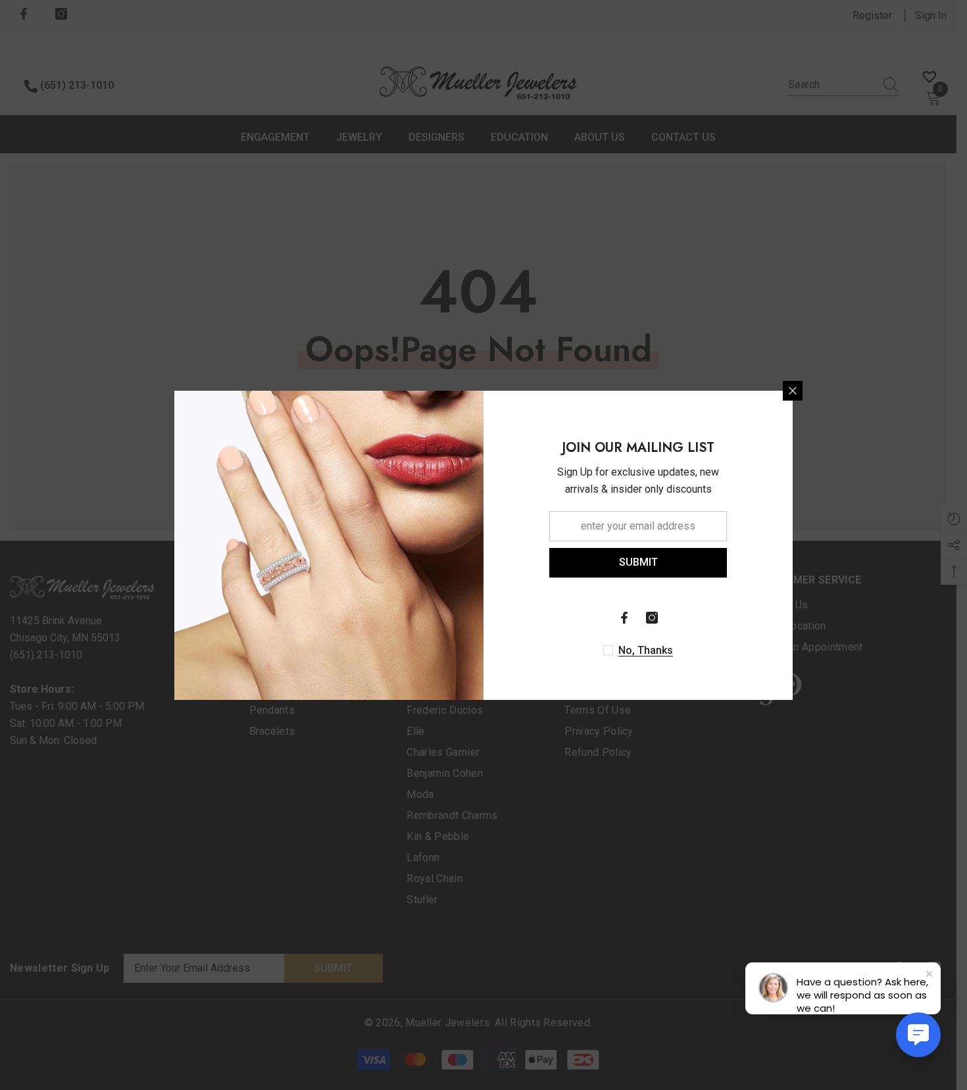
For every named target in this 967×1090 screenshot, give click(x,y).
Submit (638, 562)
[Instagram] (652, 618)
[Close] (793, 391)
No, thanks (645, 650)
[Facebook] (624, 618)
